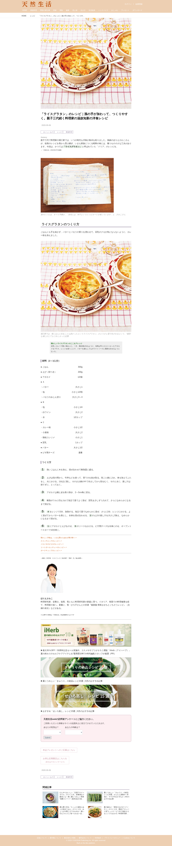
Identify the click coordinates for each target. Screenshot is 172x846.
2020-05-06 (46, 125)
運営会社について (85, 838)
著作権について (55, 838)
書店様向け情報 (70, 838)
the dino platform (89, 843)
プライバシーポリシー (112, 838)
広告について (42, 838)
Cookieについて (129, 838)
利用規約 (98, 838)
